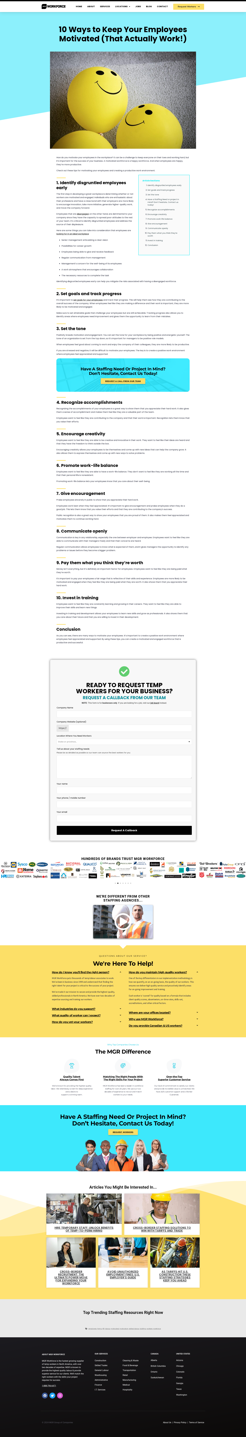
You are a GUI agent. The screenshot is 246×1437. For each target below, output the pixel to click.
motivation (124, 1329)
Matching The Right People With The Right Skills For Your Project (123, 1078)
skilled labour (134, 1329)
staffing (143, 1329)
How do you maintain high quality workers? (158, 972)
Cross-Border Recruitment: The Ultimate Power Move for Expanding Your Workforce (71, 1277)
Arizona (179, 1360)
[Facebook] (45, 1395)
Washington (181, 1395)
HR (103, 1329)
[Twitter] (52, 1395)
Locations (121, 6)
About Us (167, 1422)
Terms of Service (196, 1422)
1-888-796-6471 (49, 1386)
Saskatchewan (157, 1377)
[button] (115, 883)
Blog (149, 6)
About (91, 6)
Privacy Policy (180, 1422)
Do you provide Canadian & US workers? (155, 1025)
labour (107, 1329)
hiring (99, 1329)
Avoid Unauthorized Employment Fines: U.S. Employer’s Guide (123, 1274)
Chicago (180, 1366)
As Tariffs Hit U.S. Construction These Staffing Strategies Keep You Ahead (175, 1276)
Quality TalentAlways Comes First (72, 1078)
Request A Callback (124, 830)
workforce (157, 1329)
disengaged (83, 213)
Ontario (154, 1372)
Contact (162, 6)
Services (105, 6)
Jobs (138, 6)
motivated (115, 1329)
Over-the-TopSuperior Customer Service (174, 1078)
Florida (179, 1377)
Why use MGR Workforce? (146, 1019)
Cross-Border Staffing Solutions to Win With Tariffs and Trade (162, 1229)
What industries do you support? (73, 1008)
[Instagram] (60, 1395)
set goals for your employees (88, 299)
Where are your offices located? (150, 1012)
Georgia (179, 1383)
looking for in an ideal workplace (72, 233)
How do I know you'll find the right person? (80, 972)
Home (79, 6)
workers (150, 1329)
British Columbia (158, 1366)
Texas (179, 1389)
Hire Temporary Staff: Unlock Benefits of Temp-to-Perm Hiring (84, 1229)
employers (92, 1329)
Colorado (180, 1372)
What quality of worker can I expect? (76, 1015)
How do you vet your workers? (72, 1021)
